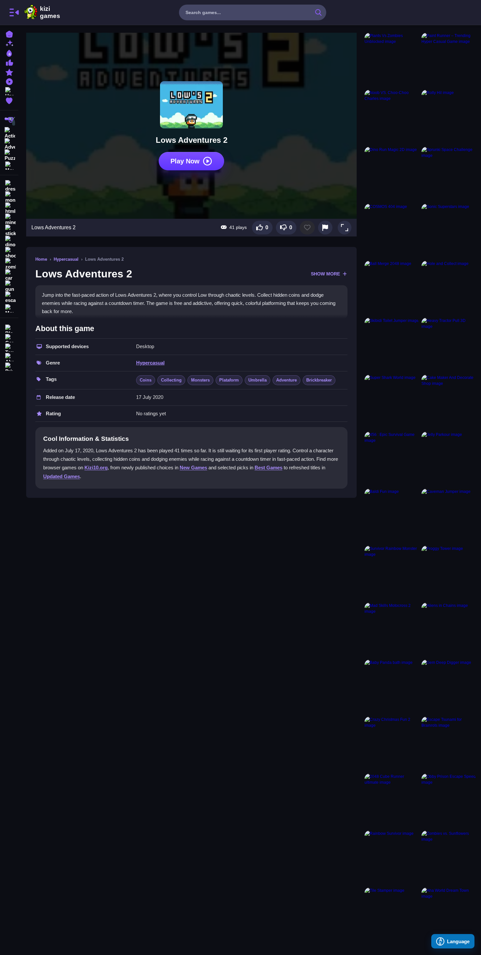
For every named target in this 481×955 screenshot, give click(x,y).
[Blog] (9, 328)
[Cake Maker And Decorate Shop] (448, 402)
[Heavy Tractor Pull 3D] (448, 345)
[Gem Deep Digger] (448, 687)
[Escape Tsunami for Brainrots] (448, 744)
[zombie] (9, 264)
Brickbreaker (319, 380)
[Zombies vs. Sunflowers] (448, 858)
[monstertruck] (9, 197)
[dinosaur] (9, 241)
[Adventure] (9, 143)
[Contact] (9, 337)
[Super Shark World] (392, 402)
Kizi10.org (96, 467)
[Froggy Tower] (448, 573)
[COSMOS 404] (392, 231)
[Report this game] (325, 227)
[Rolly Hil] (448, 117)
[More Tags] (9, 307)
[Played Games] (9, 81)
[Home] (9, 33)
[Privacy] (9, 366)
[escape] (9, 297)
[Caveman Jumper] (448, 516)
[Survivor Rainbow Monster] (392, 573)
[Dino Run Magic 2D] (392, 174)
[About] (9, 356)
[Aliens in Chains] (448, 630)
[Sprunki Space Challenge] (448, 174)
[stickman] (9, 230)
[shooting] (9, 252)
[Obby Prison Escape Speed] (448, 801)
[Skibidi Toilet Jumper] (392, 345)
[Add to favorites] (307, 227)
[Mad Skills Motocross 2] (392, 630)
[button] (344, 227)
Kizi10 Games (50, 12)
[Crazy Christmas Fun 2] (392, 744)
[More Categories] (9, 165)
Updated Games (61, 476)
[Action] (9, 132)
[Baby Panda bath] (392, 687)
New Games (193, 467)
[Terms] (9, 347)
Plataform (229, 380)
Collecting (171, 380)
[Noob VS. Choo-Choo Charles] (392, 117)
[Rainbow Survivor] (392, 858)
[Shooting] (9, 121)
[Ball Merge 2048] (392, 288)
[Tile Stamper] (392, 915)
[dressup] (9, 186)
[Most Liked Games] (9, 62)
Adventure (286, 380)
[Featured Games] (9, 71)
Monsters (200, 380)
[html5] (9, 208)
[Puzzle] (9, 154)
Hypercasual (66, 259)
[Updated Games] (9, 90)
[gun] (9, 286)
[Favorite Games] (9, 100)
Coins (145, 380)
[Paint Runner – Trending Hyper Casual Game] (448, 60)
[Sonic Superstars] (448, 231)
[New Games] (9, 43)
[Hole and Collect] (448, 288)
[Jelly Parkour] (448, 459)
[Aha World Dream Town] (448, 915)
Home (41, 259)
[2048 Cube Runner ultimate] (392, 801)
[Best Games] (9, 52)
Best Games (268, 467)
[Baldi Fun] (392, 516)
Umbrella (257, 380)
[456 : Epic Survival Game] (392, 459)
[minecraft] (9, 219)
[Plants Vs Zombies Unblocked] (392, 60)
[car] (9, 275)
